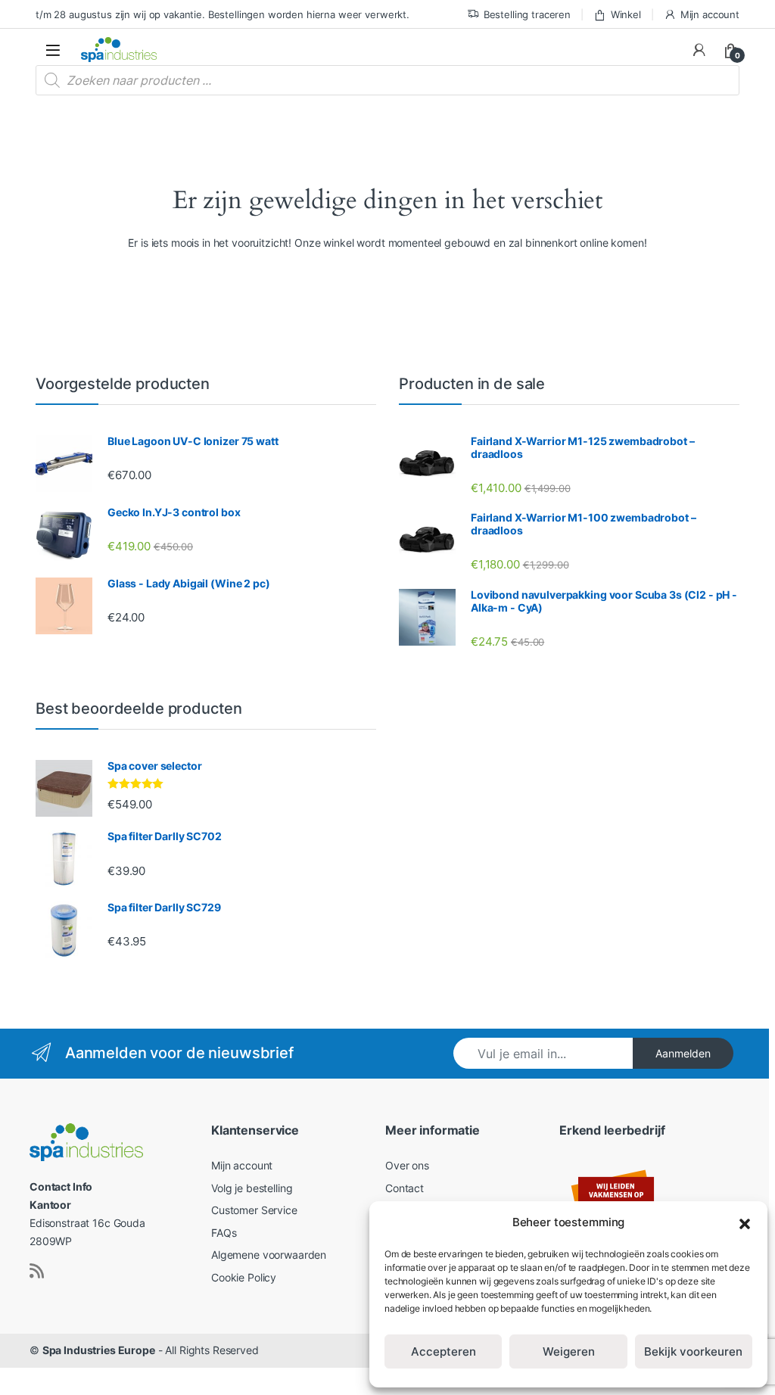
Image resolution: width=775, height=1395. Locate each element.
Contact (404, 1188)
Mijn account (709, 14)
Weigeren (569, 1351)
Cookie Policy (243, 1277)
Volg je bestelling (251, 1188)
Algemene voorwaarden (268, 1254)
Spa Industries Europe (98, 1350)
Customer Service (254, 1209)
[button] (744, 1222)
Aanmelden (683, 1053)
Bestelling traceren (527, 14)
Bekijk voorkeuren (693, 1351)
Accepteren (443, 1351)
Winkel (626, 14)
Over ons (407, 1165)
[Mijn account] (699, 50)
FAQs (223, 1232)
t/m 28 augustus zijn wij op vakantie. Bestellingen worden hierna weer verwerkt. (222, 14)
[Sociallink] (37, 1271)
